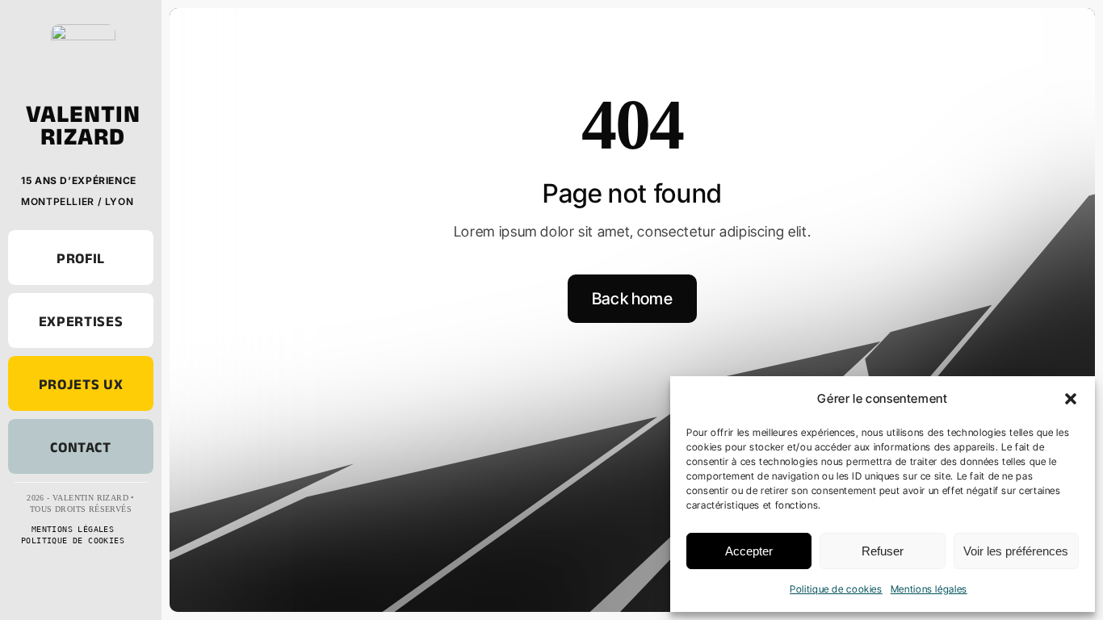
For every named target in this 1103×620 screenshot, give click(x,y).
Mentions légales (929, 589)
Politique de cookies (836, 589)
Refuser (883, 551)
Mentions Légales (72, 529)
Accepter (749, 551)
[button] (1071, 399)
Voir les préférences (1015, 551)
